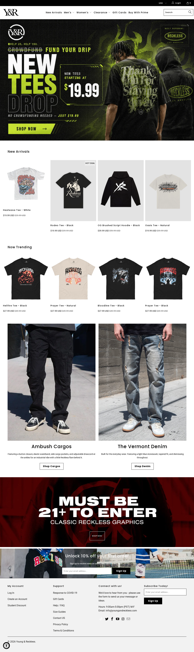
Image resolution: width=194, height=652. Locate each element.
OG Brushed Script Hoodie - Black (121, 190)
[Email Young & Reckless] (128, 619)
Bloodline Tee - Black (121, 279)
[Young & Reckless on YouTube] (117, 619)
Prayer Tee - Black (168, 279)
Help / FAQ (59, 605)
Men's (67, 12)
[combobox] (178, 12)
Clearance (101, 12)
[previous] (7, 196)
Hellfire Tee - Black (26, 279)
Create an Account (17, 599)
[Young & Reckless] (17, 12)
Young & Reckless (25, 641)
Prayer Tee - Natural (73, 279)
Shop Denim (143, 466)
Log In (11, 592)
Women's (83, 12)
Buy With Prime (138, 12)
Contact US (59, 618)
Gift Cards (119, 12)
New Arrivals (54, 12)
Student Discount (17, 605)
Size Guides (59, 611)
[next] (188, 196)
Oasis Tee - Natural (168, 190)
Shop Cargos (51, 466)
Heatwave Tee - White (26, 183)
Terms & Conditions (63, 630)
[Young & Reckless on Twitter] (101, 619)
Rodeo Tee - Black (73, 190)
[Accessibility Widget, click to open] (6, 645)
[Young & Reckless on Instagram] (123, 619)
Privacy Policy (60, 624)
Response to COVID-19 (65, 592)
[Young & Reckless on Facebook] (112, 619)
